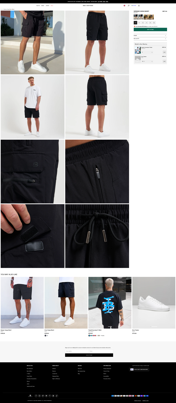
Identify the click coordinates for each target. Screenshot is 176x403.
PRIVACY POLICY (137, 400)
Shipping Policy (55, 376)
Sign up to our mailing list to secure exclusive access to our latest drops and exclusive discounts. (88, 347)
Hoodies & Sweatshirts (31, 378)
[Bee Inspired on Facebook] (36, 395)
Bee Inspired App (81, 371)
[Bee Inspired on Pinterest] (49, 395)
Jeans (28, 383)
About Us (80, 368)
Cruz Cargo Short (49, 330)
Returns (54, 371)
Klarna (104, 373)
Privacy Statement (107, 368)
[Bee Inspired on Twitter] (43, 395)
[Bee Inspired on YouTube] (46, 395)
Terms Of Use (106, 371)
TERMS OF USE (145, 400)
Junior (47, 5)
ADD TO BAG (150, 29)
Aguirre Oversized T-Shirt (146, 47)
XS (135, 22)
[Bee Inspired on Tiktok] (56, 395)
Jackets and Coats (31, 386)
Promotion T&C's (106, 378)
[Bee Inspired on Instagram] (39, 395)
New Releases (30, 368)
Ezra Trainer (143, 56)
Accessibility (106, 376)
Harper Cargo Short (6, 330)
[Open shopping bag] (139, 5)
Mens (42, 5)
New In (38, 5)
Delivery (54, 368)
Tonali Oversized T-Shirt (94, 330)
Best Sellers (29, 371)
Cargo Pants (29, 376)
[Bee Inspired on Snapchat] (53, 395)
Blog (79, 373)
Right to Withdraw (56, 378)
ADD (164, 52)
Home (2, 9)
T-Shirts (28, 373)
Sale (52, 5)
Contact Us (54, 373)
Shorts (28, 381)
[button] (22, 326)
